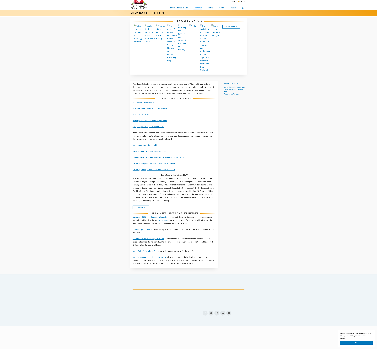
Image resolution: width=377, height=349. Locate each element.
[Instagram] (216, 313)
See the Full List (141, 207)
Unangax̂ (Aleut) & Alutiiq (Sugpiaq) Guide (150, 108)
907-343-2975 (138, 307)
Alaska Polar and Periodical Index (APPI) (149, 257)
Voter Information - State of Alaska (233, 90)
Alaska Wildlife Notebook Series (146, 251)
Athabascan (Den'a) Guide (143, 102)
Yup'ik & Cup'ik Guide (141, 114)
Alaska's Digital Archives (142, 229)
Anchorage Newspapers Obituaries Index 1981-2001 (154, 169)
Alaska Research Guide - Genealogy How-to (150, 151)
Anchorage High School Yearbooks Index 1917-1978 (154, 163)
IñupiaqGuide (150, 120)
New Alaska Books (231, 27)
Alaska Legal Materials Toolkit (145, 145)
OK (356, 343)
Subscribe (173, 285)
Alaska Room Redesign (231, 94)
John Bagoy (163, 220)
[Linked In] (222, 313)
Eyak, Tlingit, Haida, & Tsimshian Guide (148, 126)
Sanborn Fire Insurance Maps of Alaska (148, 238)
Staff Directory (154, 310)
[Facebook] (205, 313)
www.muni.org (195, 301)
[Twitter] (211, 313)
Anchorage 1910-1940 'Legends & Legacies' (150, 217)
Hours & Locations (142, 310)
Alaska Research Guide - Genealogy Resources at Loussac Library (159, 157)
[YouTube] (228, 313)
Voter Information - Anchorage (234, 87)
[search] (242, 5)
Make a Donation (202, 285)
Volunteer (186, 285)
